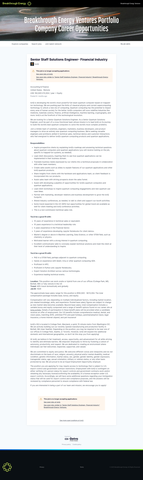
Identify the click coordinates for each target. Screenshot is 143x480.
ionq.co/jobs (35, 310)
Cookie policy (77, 444)
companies (20, 44)
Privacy (42, 467)
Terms (82, 467)
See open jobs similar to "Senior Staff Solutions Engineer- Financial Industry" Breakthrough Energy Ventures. (72, 78)
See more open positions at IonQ (71, 420)
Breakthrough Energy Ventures (130, 3)
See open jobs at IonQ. (44, 74)
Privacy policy (66, 444)
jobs (37, 44)
